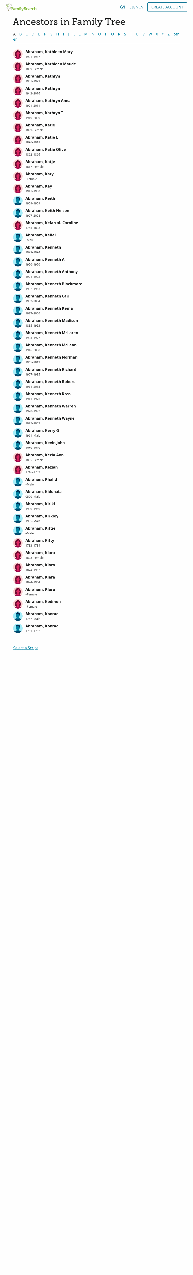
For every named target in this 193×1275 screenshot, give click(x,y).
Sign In (136, 7)
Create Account (167, 7)
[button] (96, 53)
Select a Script (25, 647)
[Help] (122, 7)
